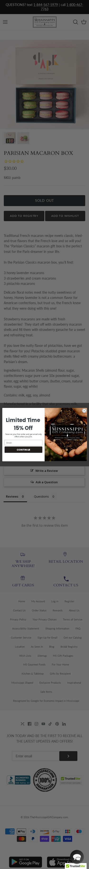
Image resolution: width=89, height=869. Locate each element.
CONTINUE (23, 449)
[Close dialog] (84, 410)
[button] (77, 857)
